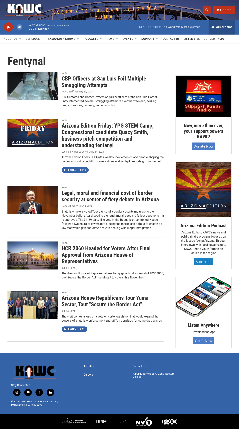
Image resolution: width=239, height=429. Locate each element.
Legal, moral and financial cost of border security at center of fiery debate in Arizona (110, 196)
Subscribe (203, 261)
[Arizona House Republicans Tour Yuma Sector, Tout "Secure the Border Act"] (32, 305)
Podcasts (90, 38)
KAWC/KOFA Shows (61, 38)
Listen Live (192, 38)
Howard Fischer (70, 206)
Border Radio (214, 38)
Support (147, 38)
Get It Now (203, 340)
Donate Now (203, 146)
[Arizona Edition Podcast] (203, 189)
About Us (11, 38)
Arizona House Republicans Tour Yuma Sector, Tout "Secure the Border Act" (105, 301)
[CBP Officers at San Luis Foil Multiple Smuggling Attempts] (32, 86)
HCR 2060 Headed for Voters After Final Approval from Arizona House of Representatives (106, 255)
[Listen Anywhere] (203, 297)
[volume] (19, 27)
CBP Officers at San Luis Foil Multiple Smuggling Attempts (104, 81)
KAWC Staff (68, 91)
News (110, 38)
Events (127, 38)
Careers (88, 374)
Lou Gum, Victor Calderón (75, 151)
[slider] (25, 27)
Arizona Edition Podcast (203, 225)
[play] (8, 27)
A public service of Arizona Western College (154, 375)
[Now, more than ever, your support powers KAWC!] (203, 96)
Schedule (33, 38)
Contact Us (171, 38)
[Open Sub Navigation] (20, 38)
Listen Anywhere (203, 325)
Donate (226, 10)
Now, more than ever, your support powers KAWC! (203, 131)
